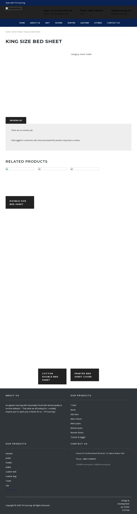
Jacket (8, 458)
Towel (8, 481)
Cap (7, 485)
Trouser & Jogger (78, 437)
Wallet (8, 467)
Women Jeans (77, 428)
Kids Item (75, 414)
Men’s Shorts (76, 419)
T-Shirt (73, 405)
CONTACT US (113, 23)
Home (8, 32)
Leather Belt (11, 471)
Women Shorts (77, 432)
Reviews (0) (16, 120)
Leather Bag (11, 476)
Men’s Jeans (76, 423)
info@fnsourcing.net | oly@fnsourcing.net (93, 464)
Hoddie (9, 462)
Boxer (73, 410)
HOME (22, 23)
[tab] (16, 120)
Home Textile (17, 32)
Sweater (9, 453)
